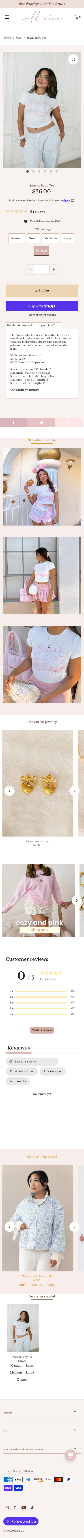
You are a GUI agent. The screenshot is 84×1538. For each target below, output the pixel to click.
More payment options (42, 314)
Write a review (42, 1030)
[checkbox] (18, 1081)
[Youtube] (24, 1508)
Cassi (19, 37)
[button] (42, 991)
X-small (16, 238)
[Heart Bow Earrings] (37, 783)
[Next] (74, 791)
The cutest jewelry (42, 722)
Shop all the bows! (42, 1157)
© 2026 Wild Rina (13, 1531)
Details (11, 325)
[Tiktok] (32, 1508)
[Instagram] (7, 1508)
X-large (41, 250)
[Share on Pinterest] (69, 422)
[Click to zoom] (73, 59)
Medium (50, 238)
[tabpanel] (42, 1099)
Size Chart (53, 325)
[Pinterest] (15, 1508)
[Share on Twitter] (41, 422)
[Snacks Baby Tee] (23, 1328)
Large (68, 238)
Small (33, 238)
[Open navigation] (11, 17)
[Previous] (9, 791)
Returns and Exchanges (31, 325)
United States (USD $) (17, 1471)
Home (8, 37)
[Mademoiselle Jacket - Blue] (37, 1218)
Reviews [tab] (18, 1048)
